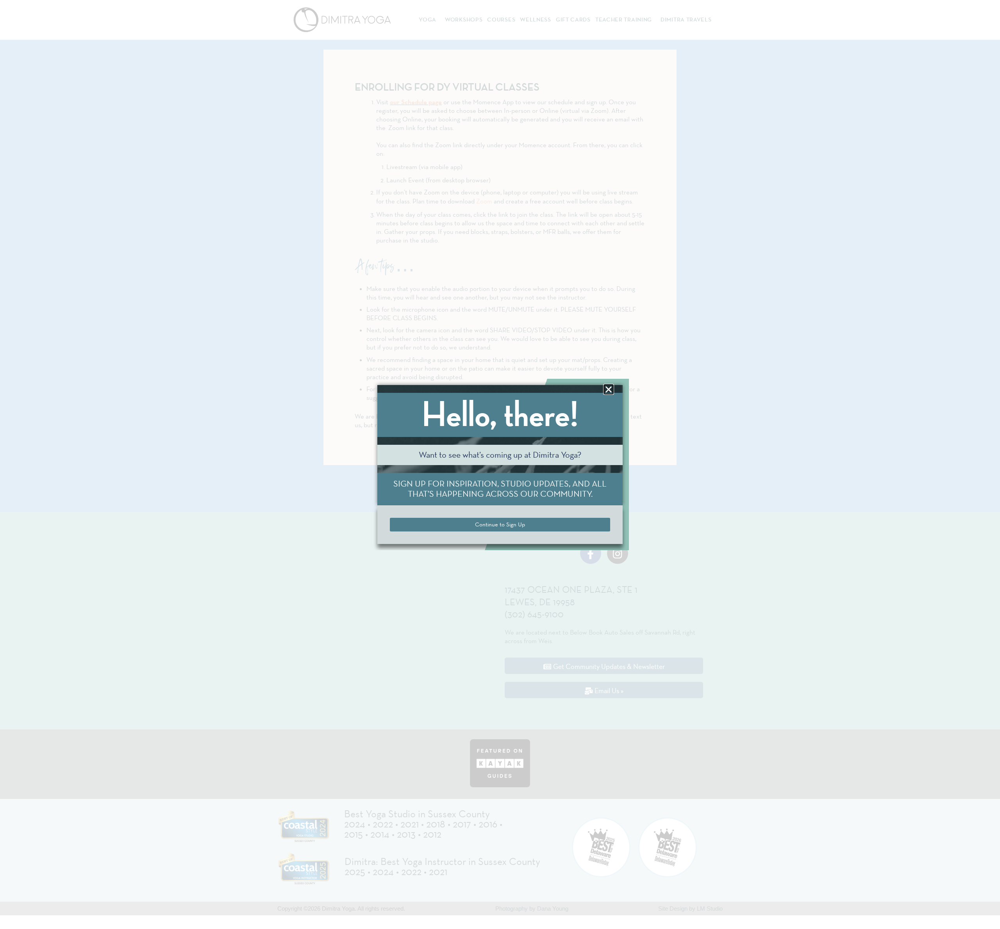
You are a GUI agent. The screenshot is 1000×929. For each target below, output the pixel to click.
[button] (608, 389)
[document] (500, 464)
